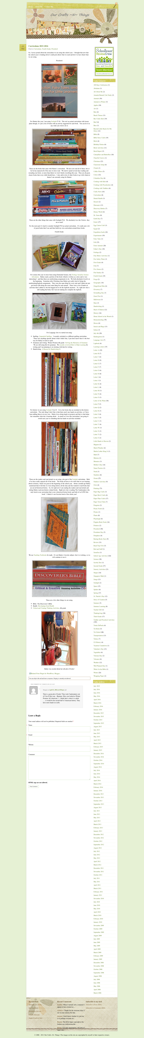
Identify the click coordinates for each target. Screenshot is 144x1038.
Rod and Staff (98, 549)
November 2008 (99, 966)
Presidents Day (98, 532)
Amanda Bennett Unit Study (103, 95)
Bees (95, 125)
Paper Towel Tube (99, 502)
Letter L (96, 387)
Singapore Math (99, 576)
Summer (96, 603)
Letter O (96, 397)
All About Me (98, 92)
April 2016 (97, 699)
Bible (95, 134)
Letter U (96, 421)
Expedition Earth (99, 232)
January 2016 (98, 710)
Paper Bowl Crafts (99, 495)
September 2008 (99, 973)
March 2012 (97, 865)
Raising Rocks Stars (100, 539)
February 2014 (98, 787)
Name (30, 725)
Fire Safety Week (99, 259)
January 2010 (98, 922)
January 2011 (98, 895)
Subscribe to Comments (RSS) (95, 1008)
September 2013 (99, 804)
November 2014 (99, 757)
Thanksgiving (98, 613)
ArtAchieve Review (35, 1011)
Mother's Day (98, 465)
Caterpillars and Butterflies (102, 154)
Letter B (96, 353)
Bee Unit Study (33, 1008)
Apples (96, 105)
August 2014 (98, 767)
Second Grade (98, 566)
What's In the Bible (100, 669)
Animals (96, 98)
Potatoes (96, 525)
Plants (95, 515)
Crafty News (98, 192)
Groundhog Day (99, 293)
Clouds (96, 168)
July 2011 (97, 878)
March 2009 (97, 952)
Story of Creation (99, 600)
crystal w (60, 1010)
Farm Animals (98, 245)
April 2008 (97, 989)
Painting (96, 488)
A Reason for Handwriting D (51, 349)
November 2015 (99, 716)
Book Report (98, 151)
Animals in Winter (99, 102)
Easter (96, 222)
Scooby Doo (97, 562)
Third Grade (97, 616)
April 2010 (97, 912)
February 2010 (98, 919)
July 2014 (97, 770)
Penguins (96, 505)
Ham (95, 303)
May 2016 (97, 696)
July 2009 (97, 939)
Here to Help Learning (78, 345)
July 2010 (97, 902)
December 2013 (99, 794)
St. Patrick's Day (99, 596)
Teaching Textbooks (40, 555)
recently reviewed (65, 345)
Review (96, 542)
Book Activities (99, 148)
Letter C (96, 357)
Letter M (96, 390)
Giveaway (97, 289)
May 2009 (97, 946)
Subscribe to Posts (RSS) (94, 1004)
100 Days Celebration (100, 85)
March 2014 (97, 784)
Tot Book (97, 629)
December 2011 (99, 868)
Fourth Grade (46, 49)
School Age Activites (100, 556)
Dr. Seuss (97, 215)
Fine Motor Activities (100, 256)
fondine (59, 1004)
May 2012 (97, 858)
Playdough (97, 519)
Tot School (97, 632)
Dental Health (98, 198)
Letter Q (96, 407)
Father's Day (98, 249)
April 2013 (97, 821)
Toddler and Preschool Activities (104, 620)
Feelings (96, 252)
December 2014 (99, 753)
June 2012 (97, 855)
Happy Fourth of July (35, 1018)
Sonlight (53, 121)
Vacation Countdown (100, 645)
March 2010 (97, 915)
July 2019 (97, 686)
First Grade (97, 262)
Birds (95, 141)
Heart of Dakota (99, 310)
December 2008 (99, 962)
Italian (96, 330)
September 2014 (99, 764)
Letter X (96, 431)
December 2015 (99, 713)
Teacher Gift (98, 610)
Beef (95, 122)
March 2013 (97, 824)
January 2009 (98, 959)
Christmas (97, 161)
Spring (96, 593)
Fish (95, 266)
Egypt (95, 229)
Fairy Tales (97, 239)
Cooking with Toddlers (101, 188)
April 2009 (97, 949)
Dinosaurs (97, 205)
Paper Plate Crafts (99, 498)
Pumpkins (97, 535)
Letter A (96, 350)
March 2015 (97, 743)
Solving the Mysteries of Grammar (76, 343)
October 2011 (98, 875)
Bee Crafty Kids (99, 119)
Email (30, 735)
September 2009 (99, 932)
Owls (95, 485)
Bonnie (59, 1022)
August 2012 (98, 848)
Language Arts (98, 340)
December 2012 (99, 834)
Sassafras (96, 552)
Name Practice (98, 468)
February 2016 (98, 706)
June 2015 (97, 733)
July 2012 (97, 851)
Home (30, 6)
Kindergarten (98, 337)
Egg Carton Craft (99, 225)
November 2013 (99, 797)
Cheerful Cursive (99, 158)
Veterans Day (98, 656)
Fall (95, 242)
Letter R (96, 411)
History (96, 313)
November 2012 (99, 838)
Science (96, 559)
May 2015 (97, 737)
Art (95, 108)
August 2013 (98, 807)
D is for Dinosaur (34, 1015)
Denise (59, 1027)
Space (95, 586)
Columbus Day (98, 178)
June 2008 (97, 983)
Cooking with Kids (100, 181)
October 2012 (98, 841)
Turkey (96, 639)
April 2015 (97, 740)
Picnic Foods (98, 508)
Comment (31, 754)
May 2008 (97, 986)
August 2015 (98, 726)
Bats (95, 112)
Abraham (96, 88)
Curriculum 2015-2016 (38, 46)
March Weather (98, 448)
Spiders (96, 589)
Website (30, 745)
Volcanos (96, 659)
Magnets (96, 444)
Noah (95, 471)
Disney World (98, 212)
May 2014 (97, 777)
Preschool (55, 49)
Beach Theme (98, 115)
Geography (97, 283)
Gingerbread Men (99, 286)
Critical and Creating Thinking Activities (46, 608)
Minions (96, 458)
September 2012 (99, 844)
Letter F (96, 367)
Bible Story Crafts (99, 138)
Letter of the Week (100, 401)
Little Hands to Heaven (101, 441)
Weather (96, 662)
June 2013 (97, 814)
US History (97, 642)
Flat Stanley (97, 272)
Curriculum (37, 49)
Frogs (95, 279)
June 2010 (97, 905)
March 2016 (97, 703)
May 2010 (97, 909)
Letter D (96, 360)
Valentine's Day (99, 649)
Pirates (96, 512)
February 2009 (98, 956)
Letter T (96, 417)
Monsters (96, 461)
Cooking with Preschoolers (102, 185)
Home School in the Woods (102, 316)
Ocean (96, 478)
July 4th (96, 333)
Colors (96, 175)
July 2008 (97, 979)
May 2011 (97, 882)
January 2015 (98, 750)
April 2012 (97, 861)
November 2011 (99, 871)
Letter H (96, 374)
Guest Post (97, 296)
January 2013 (98, 831)
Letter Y (96, 434)
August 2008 (98, 976)
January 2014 (98, 790)
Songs (95, 579)
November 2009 (99, 925)
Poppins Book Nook (100, 522)
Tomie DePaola (98, 625)
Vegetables (97, 652)
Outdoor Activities (99, 482)
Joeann (59, 1016)
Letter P (96, 404)
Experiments (98, 235)
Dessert (96, 202)
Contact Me (49, 6)
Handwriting (98, 306)
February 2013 (98, 828)
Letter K (96, 384)
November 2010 (99, 898)
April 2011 (97, 885)
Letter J (96, 380)
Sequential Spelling (45, 336)
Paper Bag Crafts (99, 492)
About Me (38, 6)
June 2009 (97, 942)
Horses (96, 323)
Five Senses (97, 269)
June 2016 (97, 693)
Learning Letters (99, 347)
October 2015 (98, 720)
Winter (96, 672)
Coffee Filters (98, 171)
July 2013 (97, 811)
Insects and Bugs (99, 326)
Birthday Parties (99, 144)
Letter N (96, 394)
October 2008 (98, 969)
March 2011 (97, 888)
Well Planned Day (99, 666)
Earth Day (97, 218)
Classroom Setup (99, 165)
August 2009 (98, 935)
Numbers (96, 475)
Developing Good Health (46, 606)
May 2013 (97, 817)
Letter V (96, 424)
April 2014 (97, 780)
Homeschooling (99, 320)
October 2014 (98, 760)
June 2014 (97, 774)
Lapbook (96, 343)
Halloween (97, 299)
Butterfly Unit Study (35, 1004)
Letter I (96, 377)
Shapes (96, 573)
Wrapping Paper (99, 676)
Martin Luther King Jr (101, 451)
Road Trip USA (99, 546)
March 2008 (97, 993)
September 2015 (99, 723)
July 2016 (97, 689)
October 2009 (98, 929)
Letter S (96, 414)
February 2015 (98, 747)
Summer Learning (99, 606)
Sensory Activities (99, 569)
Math (95, 455)
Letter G (96, 370)
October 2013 (98, 801)
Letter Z (96, 438)
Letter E (96, 363)
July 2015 (97, 730)
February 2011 (98, 892)
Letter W (96, 428)
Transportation (98, 635)
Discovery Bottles (99, 208)
